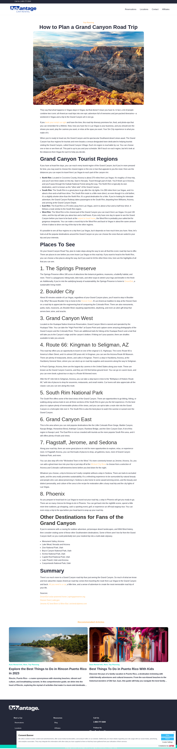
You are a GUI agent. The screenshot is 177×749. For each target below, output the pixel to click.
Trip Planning (88, 22)
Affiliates (165, 9)
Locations (144, 9)
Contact (155, 9)
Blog (56, 723)
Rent (25, 665)
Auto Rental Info (15, 665)
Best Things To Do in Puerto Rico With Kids (121, 669)
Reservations (130, 9)
